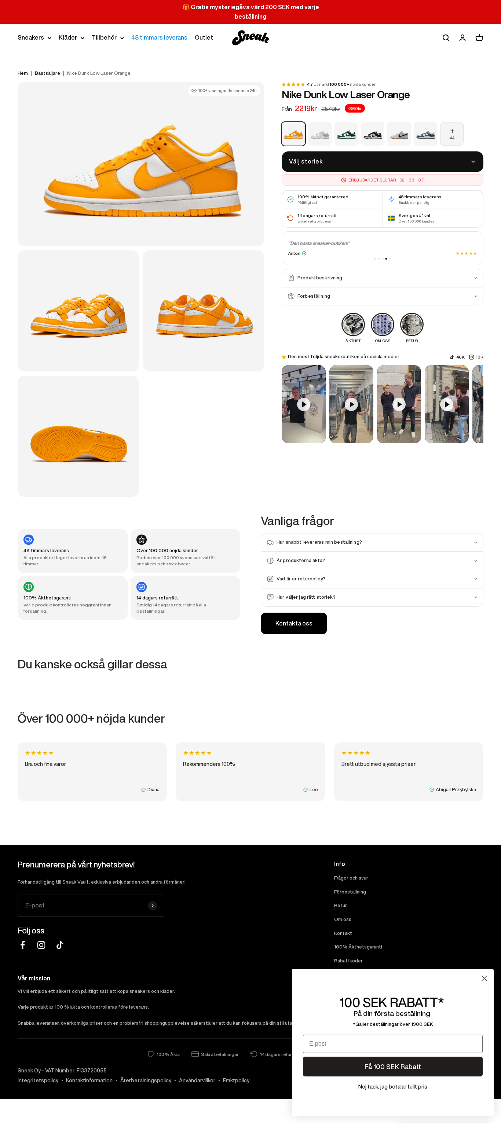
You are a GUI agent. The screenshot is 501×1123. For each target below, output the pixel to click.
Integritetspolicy (38, 1080)
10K (479, 357)
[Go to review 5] (390, 258)
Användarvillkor (197, 1080)
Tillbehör (104, 37)
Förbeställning (350, 891)
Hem (23, 73)
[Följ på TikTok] (60, 945)
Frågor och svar (351, 878)
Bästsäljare (47, 73)
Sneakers (31, 37)
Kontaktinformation (89, 1080)
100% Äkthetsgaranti (358, 946)
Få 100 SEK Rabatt (393, 1066)
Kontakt (343, 933)
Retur (340, 905)
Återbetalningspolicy (145, 1080)
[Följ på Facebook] (23, 945)
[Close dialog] (484, 978)
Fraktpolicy (236, 1080)
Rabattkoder (348, 960)
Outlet (204, 37)
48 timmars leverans (159, 37)
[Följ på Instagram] (41, 945)
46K (460, 357)
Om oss (342, 919)
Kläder (68, 37)
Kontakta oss (293, 623)
